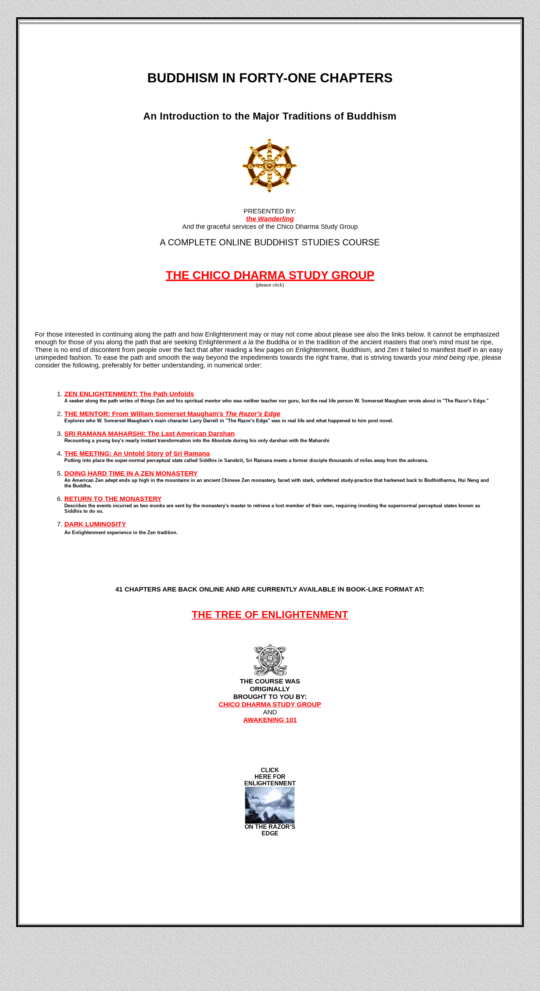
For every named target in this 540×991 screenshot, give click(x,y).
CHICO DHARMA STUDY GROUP (270, 704)
